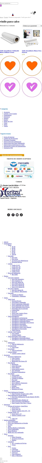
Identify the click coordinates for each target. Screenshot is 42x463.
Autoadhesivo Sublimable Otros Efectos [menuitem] (23, 322)
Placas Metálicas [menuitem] (12, 431)
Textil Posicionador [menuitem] (17, 315)
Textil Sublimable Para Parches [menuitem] (20, 305)
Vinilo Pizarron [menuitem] (16, 330)
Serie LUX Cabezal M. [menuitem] (18, 287)
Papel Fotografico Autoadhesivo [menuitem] (20, 401)
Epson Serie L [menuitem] (16, 407)
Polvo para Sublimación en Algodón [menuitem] (18, 423)
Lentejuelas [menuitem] (15, 449)
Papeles (6, 120)
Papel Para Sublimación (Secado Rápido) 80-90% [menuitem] (25, 397)
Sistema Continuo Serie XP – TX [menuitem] (21, 411)
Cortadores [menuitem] (11, 441)
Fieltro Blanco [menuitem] (16, 367)
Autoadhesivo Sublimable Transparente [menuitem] (22, 319)
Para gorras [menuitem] (15, 259)
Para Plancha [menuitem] (11, 363)
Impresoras (7, 117)
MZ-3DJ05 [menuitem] (15, 274)
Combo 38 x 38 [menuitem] (16, 268)
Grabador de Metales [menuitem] (17, 294)
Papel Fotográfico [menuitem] (13, 398)
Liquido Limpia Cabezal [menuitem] (18, 353)
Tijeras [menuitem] (14, 445)
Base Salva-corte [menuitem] (16, 384)
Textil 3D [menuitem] (14, 311)
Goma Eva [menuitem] (15, 452)
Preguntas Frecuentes (9, 140)
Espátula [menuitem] (14, 386)
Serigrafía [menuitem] (10, 435)
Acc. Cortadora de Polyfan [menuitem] (19, 443)
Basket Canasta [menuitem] (16, 381)
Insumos (6, 118)
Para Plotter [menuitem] (11, 373)
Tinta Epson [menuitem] (15, 347)
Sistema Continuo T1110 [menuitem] (18, 415)
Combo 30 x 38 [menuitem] (16, 267)
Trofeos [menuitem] (14, 448)
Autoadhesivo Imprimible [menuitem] (19, 324)
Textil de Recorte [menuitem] (16, 301)
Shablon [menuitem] (14, 440)
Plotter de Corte (8, 121)
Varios (5, 124)
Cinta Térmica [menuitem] (16, 358)
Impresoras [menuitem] (7, 404)
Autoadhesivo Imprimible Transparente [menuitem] (22, 339)
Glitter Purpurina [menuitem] (16, 437)
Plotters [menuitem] (6, 276)
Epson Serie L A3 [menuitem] (16, 414)
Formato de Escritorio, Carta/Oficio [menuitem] (18, 406)
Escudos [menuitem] (10, 424)
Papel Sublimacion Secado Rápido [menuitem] (17, 395)
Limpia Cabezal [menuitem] (12, 352)
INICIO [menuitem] (6, 242)
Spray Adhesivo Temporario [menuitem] (19, 383)
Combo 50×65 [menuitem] (16, 271)
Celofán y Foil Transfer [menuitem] (14, 332)
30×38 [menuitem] (13, 246)
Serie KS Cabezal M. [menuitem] (17, 290)
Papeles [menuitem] (6, 390)
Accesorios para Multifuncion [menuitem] (20, 260)
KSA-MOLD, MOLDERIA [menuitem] (19, 291)
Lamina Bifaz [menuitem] (15, 310)
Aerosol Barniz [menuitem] (16, 451)
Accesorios (7, 112)
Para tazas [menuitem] (14, 257)
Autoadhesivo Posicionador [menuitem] (19, 328)
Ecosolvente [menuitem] (11, 349)
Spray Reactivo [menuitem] (16, 359)
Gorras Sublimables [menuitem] (13, 429)
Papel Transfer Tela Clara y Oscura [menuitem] (21, 403)
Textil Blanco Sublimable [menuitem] (19, 302)
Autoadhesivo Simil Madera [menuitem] (19, 325)
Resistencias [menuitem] (15, 364)
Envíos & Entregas (9, 137)
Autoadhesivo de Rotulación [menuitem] (19, 318)
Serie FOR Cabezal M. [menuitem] (18, 284)
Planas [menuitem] (9, 245)
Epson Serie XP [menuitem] (16, 409)
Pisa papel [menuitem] (14, 380)
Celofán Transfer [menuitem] (16, 335)
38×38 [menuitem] (13, 250)
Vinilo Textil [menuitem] (11, 299)
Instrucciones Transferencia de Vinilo (14, 144)
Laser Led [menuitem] (14, 418)
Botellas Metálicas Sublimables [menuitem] (16, 428)
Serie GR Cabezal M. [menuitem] (17, 282)
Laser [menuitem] (9, 417)
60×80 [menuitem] (13, 253)
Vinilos (6, 126)
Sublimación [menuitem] (11, 342)
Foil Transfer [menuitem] (15, 333)
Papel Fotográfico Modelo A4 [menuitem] (20, 400)
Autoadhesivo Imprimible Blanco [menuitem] (21, 338)
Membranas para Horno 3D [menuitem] (19, 361)
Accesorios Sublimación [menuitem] (14, 356)
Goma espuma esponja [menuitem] (18, 369)
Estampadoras (7, 115)
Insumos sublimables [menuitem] (9, 420)
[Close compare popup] (1, 459)
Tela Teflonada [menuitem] (16, 370)
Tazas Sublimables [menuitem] (13, 421)
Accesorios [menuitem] (7, 355)
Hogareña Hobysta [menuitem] (17, 262)
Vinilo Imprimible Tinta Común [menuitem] (17, 336)
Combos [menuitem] (10, 263)
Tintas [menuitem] (5, 341)
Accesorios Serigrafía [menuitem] (18, 438)
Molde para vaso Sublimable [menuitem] (16, 432)
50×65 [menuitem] (13, 251)
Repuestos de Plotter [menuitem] (17, 389)
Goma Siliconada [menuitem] (16, 366)
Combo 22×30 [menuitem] (16, 265)
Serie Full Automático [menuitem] (18, 279)
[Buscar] (1, 5)
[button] (10, 76)
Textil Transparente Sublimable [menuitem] (20, 304)
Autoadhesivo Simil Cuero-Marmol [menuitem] (21, 327)
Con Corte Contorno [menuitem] (13, 277)
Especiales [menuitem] (10, 256)
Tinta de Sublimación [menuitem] (18, 344)
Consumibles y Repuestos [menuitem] (19, 296)
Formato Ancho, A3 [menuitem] (13, 412)
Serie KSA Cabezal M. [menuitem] (18, 285)
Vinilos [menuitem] (6, 298)
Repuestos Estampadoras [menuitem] (18, 372)
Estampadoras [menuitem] (8, 243)
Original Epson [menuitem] (12, 346)
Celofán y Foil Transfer (10, 113)
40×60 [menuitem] (13, 248)
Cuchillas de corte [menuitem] (17, 376)
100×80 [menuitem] (14, 254)
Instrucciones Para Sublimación (12, 141)
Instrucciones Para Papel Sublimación (14, 143)
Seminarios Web (8, 148)
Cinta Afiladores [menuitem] (16, 454)
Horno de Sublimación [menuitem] (14, 273)
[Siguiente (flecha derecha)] (3, 462)
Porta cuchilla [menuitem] (15, 375)
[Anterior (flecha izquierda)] (1, 462)
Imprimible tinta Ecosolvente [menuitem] (20, 308)
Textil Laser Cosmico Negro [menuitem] (19, 313)
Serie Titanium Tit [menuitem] (17, 281)
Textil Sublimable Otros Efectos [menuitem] (20, 307)
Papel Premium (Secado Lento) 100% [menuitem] (22, 394)
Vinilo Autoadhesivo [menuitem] (13, 316)
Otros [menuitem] (9, 446)
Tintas (5, 123)
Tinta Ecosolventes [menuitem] (17, 350)
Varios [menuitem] (5, 434)
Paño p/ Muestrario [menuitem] (17, 455)
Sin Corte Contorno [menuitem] (13, 288)
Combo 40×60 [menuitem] (16, 270)
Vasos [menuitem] (9, 426)
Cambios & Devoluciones (11, 138)
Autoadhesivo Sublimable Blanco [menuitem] (21, 321)
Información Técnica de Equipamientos (15, 146)
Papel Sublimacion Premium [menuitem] (16, 392)
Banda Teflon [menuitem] (15, 387)
